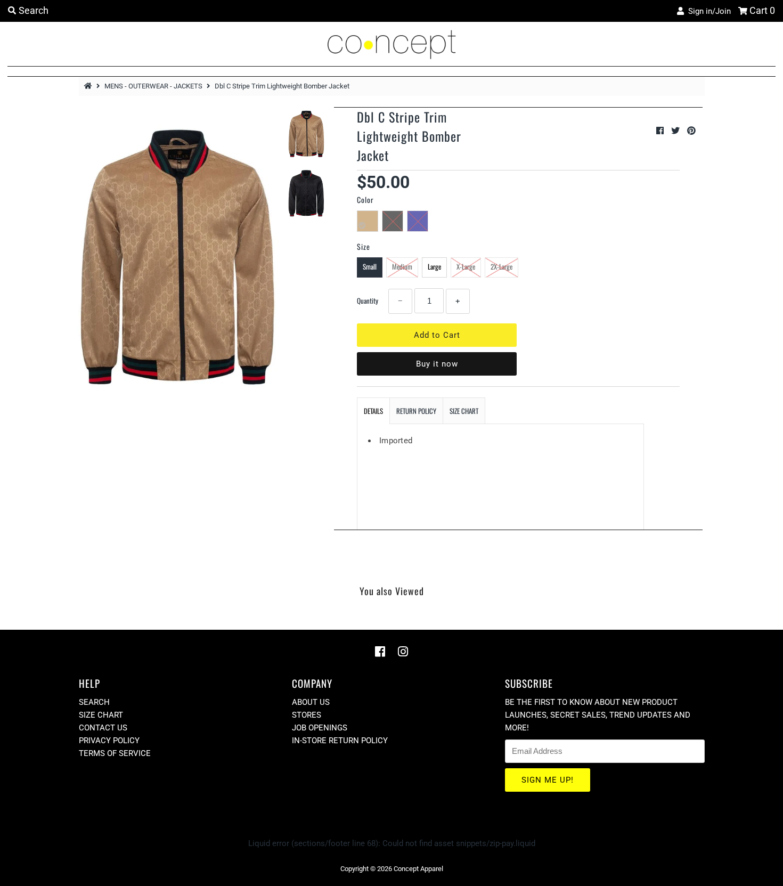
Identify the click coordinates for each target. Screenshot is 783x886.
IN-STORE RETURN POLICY (340, 740)
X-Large (465, 266)
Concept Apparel (418, 869)
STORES (306, 715)
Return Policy (416, 410)
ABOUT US (311, 702)
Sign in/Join (707, 11)
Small (370, 266)
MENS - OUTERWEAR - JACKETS (153, 86)
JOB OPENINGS (319, 728)
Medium (402, 266)
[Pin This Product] (691, 131)
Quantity (367, 300)
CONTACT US (103, 728)
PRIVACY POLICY (109, 740)
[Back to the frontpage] (89, 86)
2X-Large (501, 266)
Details (373, 410)
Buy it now (437, 364)
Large (434, 266)
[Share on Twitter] (676, 131)
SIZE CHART (464, 410)
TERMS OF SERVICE (115, 753)
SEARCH (94, 702)
